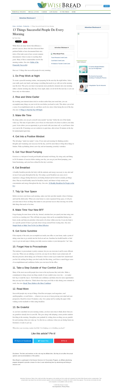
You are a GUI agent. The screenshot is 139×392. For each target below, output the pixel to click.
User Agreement (56, 386)
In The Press (64, 12)
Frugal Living (33, 12)
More (74, 12)
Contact (66, 385)
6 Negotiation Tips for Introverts (97, 85)
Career (44, 12)
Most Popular (81, 62)
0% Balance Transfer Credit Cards (60, 63)
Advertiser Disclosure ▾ (27, 18)
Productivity (26, 26)
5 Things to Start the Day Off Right (30, 110)
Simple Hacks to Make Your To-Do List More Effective (30, 225)
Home (14, 26)
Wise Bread (60, 385)
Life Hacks (53, 12)
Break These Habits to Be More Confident (37, 283)
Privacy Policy (65, 386)
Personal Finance (19, 12)
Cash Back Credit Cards (58, 60)
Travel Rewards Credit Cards (59, 57)
